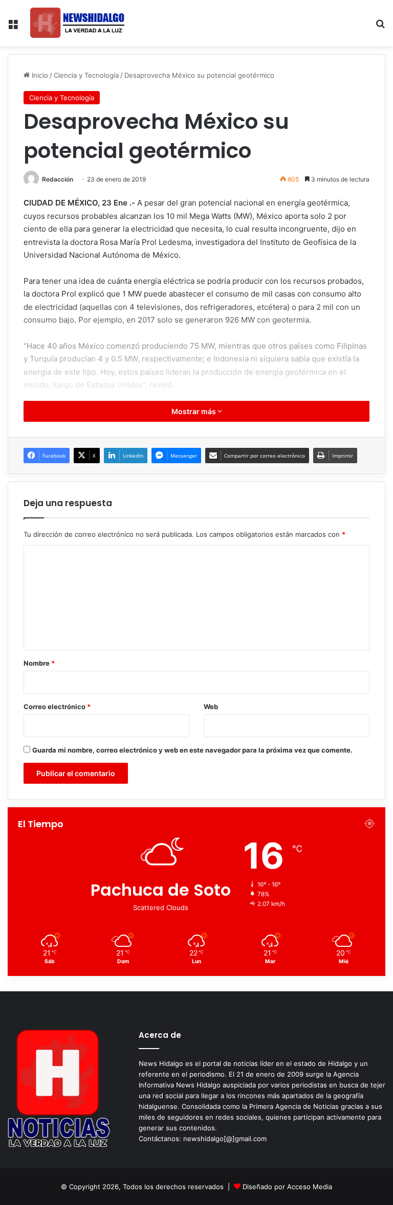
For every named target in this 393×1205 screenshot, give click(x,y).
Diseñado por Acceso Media (287, 1187)
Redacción (57, 179)
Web (211, 706)
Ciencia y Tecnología (86, 75)
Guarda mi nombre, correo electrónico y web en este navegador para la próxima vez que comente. (192, 750)
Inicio (39, 75)
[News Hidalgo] (77, 23)
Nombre (39, 663)
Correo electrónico (57, 706)
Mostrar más (194, 411)
